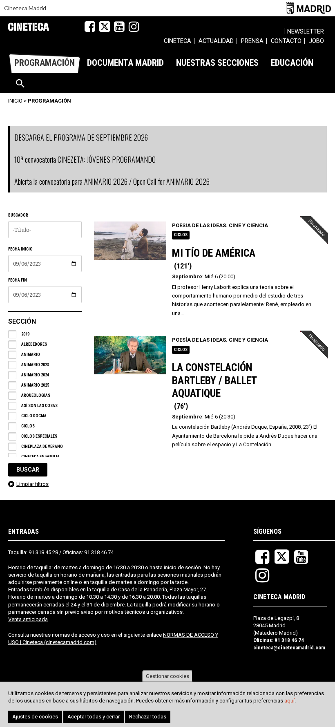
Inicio (15, 101)
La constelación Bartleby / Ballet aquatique (214, 380)
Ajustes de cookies (35, 717)
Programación (49, 101)
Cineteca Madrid (25, 8)
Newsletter (305, 31)
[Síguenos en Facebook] (90, 26)
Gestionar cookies (167, 676)
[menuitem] (177, 42)
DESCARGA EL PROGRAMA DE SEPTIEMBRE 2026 (81, 137)
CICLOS (181, 235)
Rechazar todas (147, 717)
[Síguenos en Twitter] (104, 26)
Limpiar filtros (32, 484)
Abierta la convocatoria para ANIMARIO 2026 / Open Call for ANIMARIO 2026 (112, 181)
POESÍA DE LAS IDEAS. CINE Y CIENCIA (220, 225)
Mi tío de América (213, 253)
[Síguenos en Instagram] (134, 26)
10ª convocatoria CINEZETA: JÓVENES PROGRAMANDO (85, 159)
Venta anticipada (28, 619)
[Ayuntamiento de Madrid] (308, 8)
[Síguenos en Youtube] (119, 26)
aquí (289, 701)
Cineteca (28, 26)
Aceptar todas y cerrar (93, 717)
